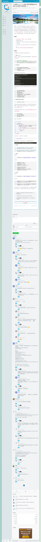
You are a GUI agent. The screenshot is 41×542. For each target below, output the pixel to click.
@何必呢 (19, 371)
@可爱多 (19, 474)
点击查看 (19, 56)
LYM (15, 298)
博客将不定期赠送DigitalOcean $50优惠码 (22, 499)
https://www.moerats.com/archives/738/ (26, 195)
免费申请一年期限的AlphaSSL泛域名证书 (22, 505)
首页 (15, 12)
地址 (13, 229)
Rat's (18, 245)
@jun (18, 423)
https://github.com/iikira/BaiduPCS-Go (24, 52)
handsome (36, 540)
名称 (14, 225)
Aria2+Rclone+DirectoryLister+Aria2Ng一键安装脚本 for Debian (25, 508)
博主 (20, 245)
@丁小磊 (19, 294)
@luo (18, 248)
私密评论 (34, 223)
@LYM (19, 307)
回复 (18, 250)
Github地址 (32, 188)
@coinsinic (19, 260)
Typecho (30, 540)
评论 (14, 216)
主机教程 (15, 8)
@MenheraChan (20, 407)
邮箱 (27, 225)
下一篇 (36, 211)
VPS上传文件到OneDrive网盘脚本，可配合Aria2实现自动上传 (25, 502)
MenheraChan (17, 398)
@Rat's (19, 267)
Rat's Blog (29, 192)
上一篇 (15, 211)
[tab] (16, 491)
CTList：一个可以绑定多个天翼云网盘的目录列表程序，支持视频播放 (26, 496)
